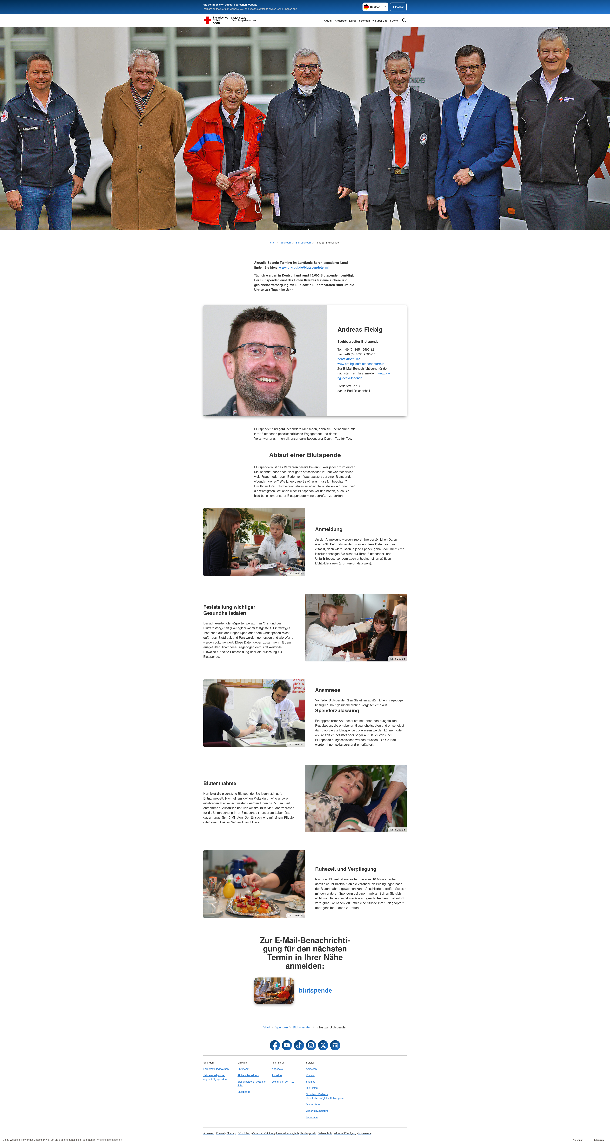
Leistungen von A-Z (283, 1081)
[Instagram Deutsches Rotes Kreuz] (311, 1045)
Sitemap (310, 1081)
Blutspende (243, 1092)
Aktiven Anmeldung (248, 1075)
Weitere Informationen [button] (109, 1139)
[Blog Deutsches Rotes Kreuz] (335, 1045)
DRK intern (312, 1088)
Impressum (312, 1117)
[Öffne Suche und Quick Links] (404, 20)
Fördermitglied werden (216, 1069)
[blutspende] (274, 990)
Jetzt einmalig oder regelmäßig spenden (215, 1077)
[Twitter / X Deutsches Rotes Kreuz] (323, 1045)
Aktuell (328, 20)
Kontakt (310, 1075)
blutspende (315, 990)
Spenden (364, 20)
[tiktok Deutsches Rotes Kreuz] (299, 1045)
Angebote (341, 20)
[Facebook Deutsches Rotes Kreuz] (275, 1045)
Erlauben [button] (599, 1140)
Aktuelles (277, 1075)
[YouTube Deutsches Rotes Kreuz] (287, 1045)
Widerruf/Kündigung (317, 1111)
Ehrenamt (242, 1069)
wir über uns (380, 20)
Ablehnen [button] (578, 1140)
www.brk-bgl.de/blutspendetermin (305, 267)
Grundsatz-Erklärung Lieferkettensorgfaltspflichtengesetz (322, 1096)
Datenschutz (313, 1104)
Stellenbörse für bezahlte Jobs (251, 1083)
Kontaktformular (348, 359)
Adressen (311, 1069)
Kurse (352, 20)
